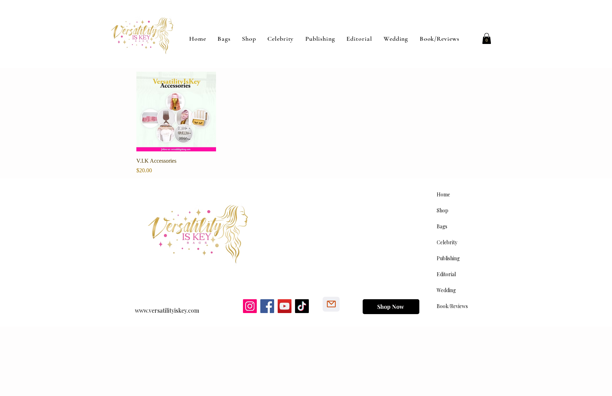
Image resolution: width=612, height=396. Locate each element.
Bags (442, 226)
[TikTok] (302, 306)
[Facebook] (267, 306)
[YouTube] (284, 306)
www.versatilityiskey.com (167, 310)
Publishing (448, 258)
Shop (442, 210)
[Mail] (331, 304)
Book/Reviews (452, 306)
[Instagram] (250, 306)
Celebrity (447, 242)
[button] (486, 38)
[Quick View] (176, 111)
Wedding (446, 290)
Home (443, 194)
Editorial (446, 274)
